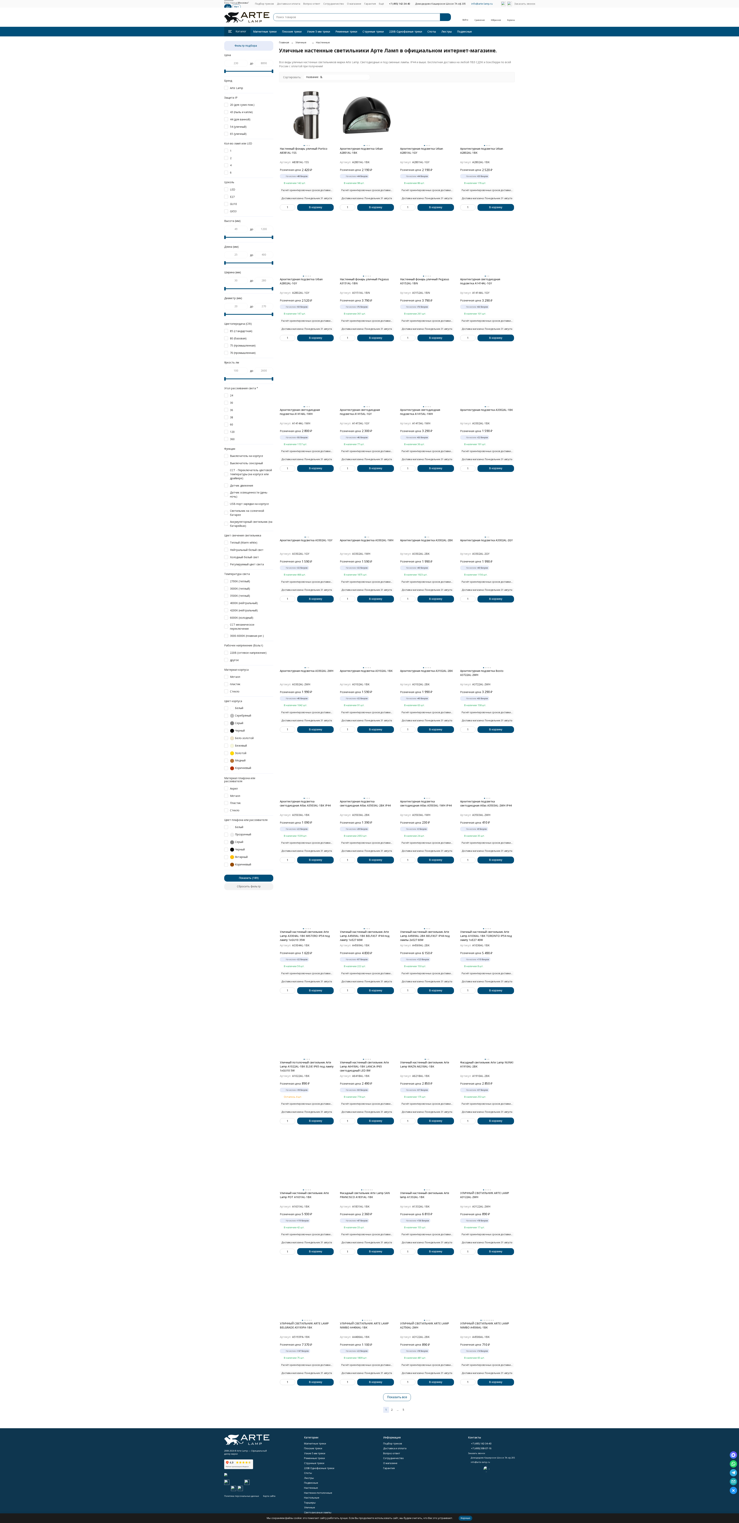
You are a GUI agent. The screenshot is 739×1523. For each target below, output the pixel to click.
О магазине (354, 3)
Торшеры (310, 1502)
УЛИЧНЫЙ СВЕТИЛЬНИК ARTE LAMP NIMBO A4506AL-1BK (484, 1325)
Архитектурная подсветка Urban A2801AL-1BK (361, 150)
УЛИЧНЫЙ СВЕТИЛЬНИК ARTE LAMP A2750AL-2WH (424, 1325)
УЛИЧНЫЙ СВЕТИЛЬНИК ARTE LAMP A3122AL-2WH (484, 1195)
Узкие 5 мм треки (318, 31)
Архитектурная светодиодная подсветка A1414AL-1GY (480, 281)
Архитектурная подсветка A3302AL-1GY (306, 540)
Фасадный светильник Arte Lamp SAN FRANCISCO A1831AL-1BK (365, 1195)
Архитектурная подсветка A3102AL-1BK (366, 671)
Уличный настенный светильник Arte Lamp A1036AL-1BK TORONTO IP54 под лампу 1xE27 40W (486, 936)
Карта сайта (269, 1495)
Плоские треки (292, 31)
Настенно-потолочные (318, 1492)
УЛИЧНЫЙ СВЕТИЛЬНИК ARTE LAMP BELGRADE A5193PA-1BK (304, 1325)
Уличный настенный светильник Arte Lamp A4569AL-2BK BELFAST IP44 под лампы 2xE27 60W (425, 936)
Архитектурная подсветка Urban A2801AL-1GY (421, 150)
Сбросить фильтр (249, 886)
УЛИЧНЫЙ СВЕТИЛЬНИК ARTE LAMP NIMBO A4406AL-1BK (364, 1325)
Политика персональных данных (241, 1495)
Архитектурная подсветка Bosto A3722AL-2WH (481, 673)
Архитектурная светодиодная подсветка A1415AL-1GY (360, 412)
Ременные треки (346, 31)
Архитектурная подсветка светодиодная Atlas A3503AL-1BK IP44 (305, 803)
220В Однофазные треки (405, 31)
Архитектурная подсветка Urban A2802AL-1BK (481, 150)
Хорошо (465, 1518)
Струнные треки (373, 31)
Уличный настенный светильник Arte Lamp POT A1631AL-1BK (304, 1195)
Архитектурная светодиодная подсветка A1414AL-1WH (300, 412)
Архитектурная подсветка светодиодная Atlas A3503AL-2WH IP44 (486, 803)
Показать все (397, 1397)
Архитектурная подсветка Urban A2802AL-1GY (301, 281)
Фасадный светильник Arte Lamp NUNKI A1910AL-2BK (486, 1064)
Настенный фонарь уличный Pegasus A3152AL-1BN (424, 281)
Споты (431, 31)
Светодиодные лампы (317, 1512)
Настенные (323, 42)
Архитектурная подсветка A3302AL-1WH (366, 540)
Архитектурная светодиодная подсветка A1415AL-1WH (420, 412)
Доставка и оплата (288, 3)
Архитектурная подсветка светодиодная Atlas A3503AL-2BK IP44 (365, 803)
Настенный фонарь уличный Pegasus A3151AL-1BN (364, 281)
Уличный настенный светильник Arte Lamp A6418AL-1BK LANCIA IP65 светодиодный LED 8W (364, 1066)
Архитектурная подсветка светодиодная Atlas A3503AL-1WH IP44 (426, 803)
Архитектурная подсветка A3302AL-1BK (486, 410)
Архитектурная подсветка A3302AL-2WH (306, 671)
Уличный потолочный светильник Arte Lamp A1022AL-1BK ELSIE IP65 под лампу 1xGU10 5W (307, 1066)
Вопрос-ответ (311, 3)
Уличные (300, 42)
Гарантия (370, 3)
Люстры (446, 31)
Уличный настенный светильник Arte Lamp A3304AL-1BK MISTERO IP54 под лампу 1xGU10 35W (305, 936)
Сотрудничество (333, 3)
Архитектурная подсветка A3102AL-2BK (426, 671)
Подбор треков (264, 3)
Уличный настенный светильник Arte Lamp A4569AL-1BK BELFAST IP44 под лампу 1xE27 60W (365, 936)
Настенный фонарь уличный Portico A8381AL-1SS (303, 150)
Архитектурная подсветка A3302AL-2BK (426, 540)
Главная (284, 42)
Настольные (311, 1497)
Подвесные (464, 31)
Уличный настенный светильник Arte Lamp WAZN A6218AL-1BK (424, 1064)
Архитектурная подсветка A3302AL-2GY (486, 540)
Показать (245, 878)
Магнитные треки (265, 31)
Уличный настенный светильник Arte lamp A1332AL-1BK (424, 1195)
